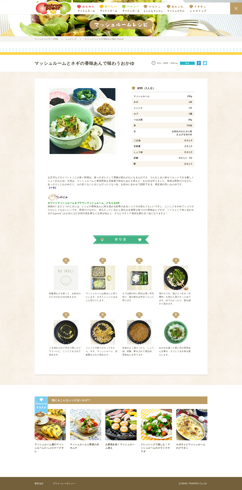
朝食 (187, 63)
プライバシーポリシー (64, 483)
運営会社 (39, 483)
